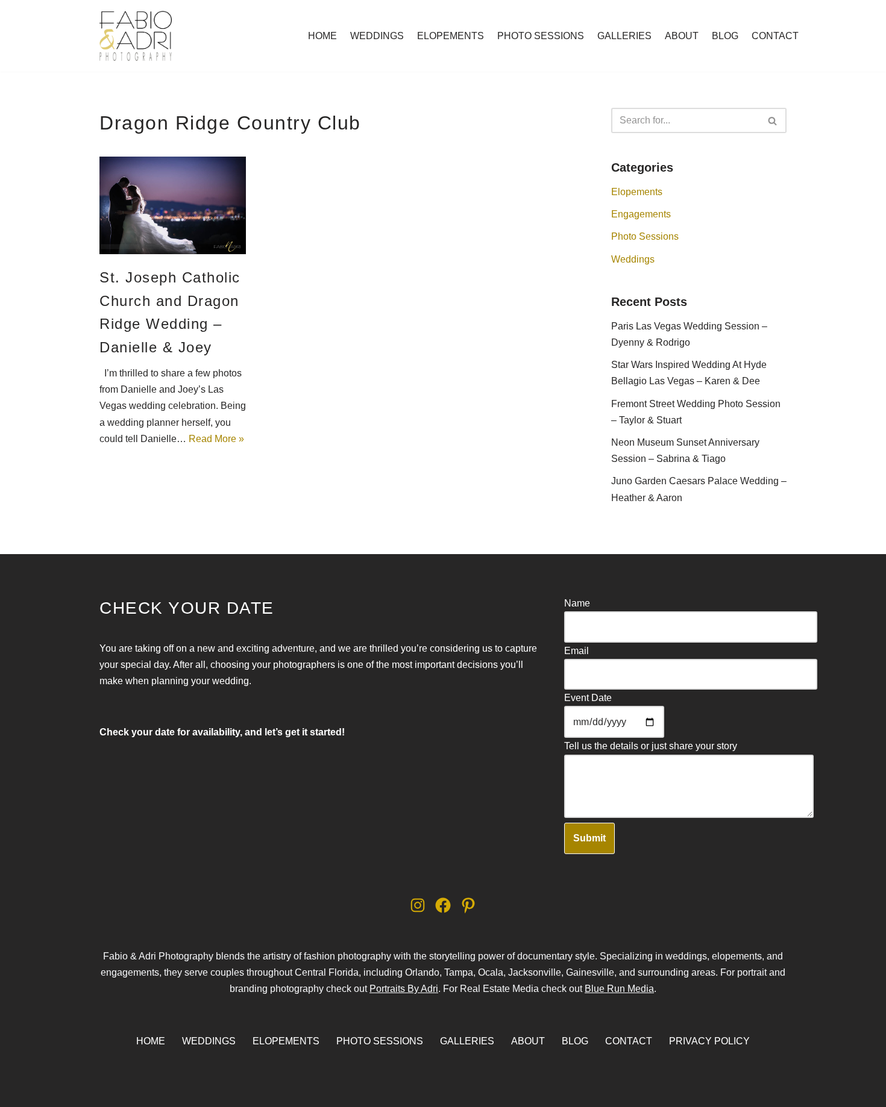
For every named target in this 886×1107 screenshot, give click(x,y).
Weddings (633, 259)
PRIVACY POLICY (709, 1041)
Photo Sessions (645, 236)
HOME (322, 36)
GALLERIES (624, 36)
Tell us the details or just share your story (650, 746)
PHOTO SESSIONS (540, 36)
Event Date (588, 698)
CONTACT (775, 36)
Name (577, 603)
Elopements (636, 192)
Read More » (216, 439)
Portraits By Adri (403, 989)
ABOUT (682, 36)
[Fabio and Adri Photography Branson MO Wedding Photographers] (135, 36)
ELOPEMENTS (450, 36)
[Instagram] (418, 905)
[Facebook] (443, 905)
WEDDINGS (377, 36)
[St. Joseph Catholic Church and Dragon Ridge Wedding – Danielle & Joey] (172, 205)
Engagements (641, 214)
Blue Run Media (619, 989)
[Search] (773, 120)
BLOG (725, 36)
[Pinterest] (468, 905)
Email (576, 651)
